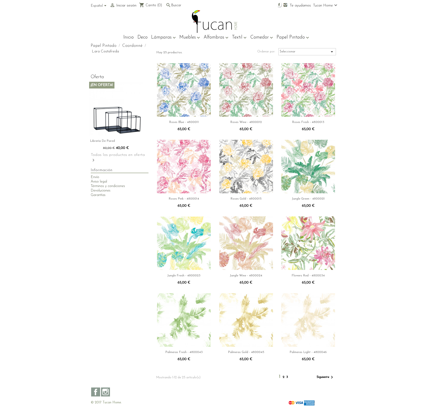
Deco (142, 37)
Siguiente (326, 377)
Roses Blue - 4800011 (184, 122)
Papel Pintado (293, 37)
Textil (239, 37)
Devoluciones (100, 190)
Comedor (261, 37)
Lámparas (163, 37)
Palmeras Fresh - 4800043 (184, 352)
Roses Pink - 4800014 (184, 198)
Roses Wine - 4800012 (246, 122)
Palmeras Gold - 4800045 (246, 352)
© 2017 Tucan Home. (106, 402)
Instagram (105, 391)
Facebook (95, 391)
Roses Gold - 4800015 (246, 198)
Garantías (98, 195)
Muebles (189, 37)
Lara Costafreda (105, 51)
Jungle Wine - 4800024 (246, 275)
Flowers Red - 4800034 (308, 275)
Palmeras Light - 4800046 (308, 352)
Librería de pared (102, 141)
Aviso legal (99, 181)
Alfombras (216, 37)
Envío (95, 177)
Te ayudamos (300, 5)
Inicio (128, 37)
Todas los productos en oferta (118, 158)
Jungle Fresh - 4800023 (183, 275)
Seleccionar (307, 51)
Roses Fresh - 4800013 (308, 122)
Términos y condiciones (108, 186)
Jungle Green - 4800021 (308, 198)
